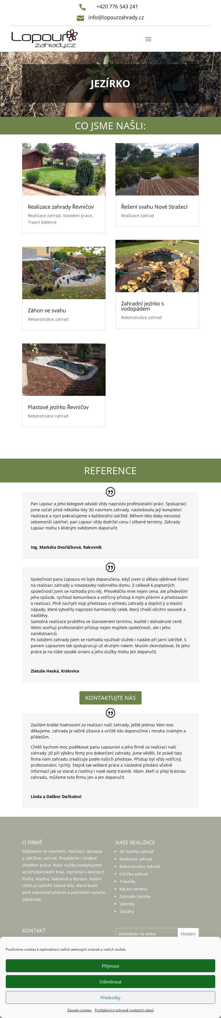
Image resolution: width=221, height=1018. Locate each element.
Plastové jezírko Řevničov (58, 407)
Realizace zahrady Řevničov (61, 206)
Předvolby (110, 997)
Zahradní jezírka (135, 896)
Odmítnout (110, 982)
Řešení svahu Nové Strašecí (154, 206)
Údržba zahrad (133, 874)
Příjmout (110, 966)
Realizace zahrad (44, 215)
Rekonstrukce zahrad (48, 319)
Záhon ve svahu (47, 310)
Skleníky (127, 904)
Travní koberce (42, 222)
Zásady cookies (79, 1010)
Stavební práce (77, 215)
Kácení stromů (133, 889)
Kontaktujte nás (110, 698)
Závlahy (126, 911)
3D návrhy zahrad (136, 851)
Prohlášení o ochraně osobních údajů (124, 1010)
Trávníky (127, 881)
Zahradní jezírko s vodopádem (142, 306)
